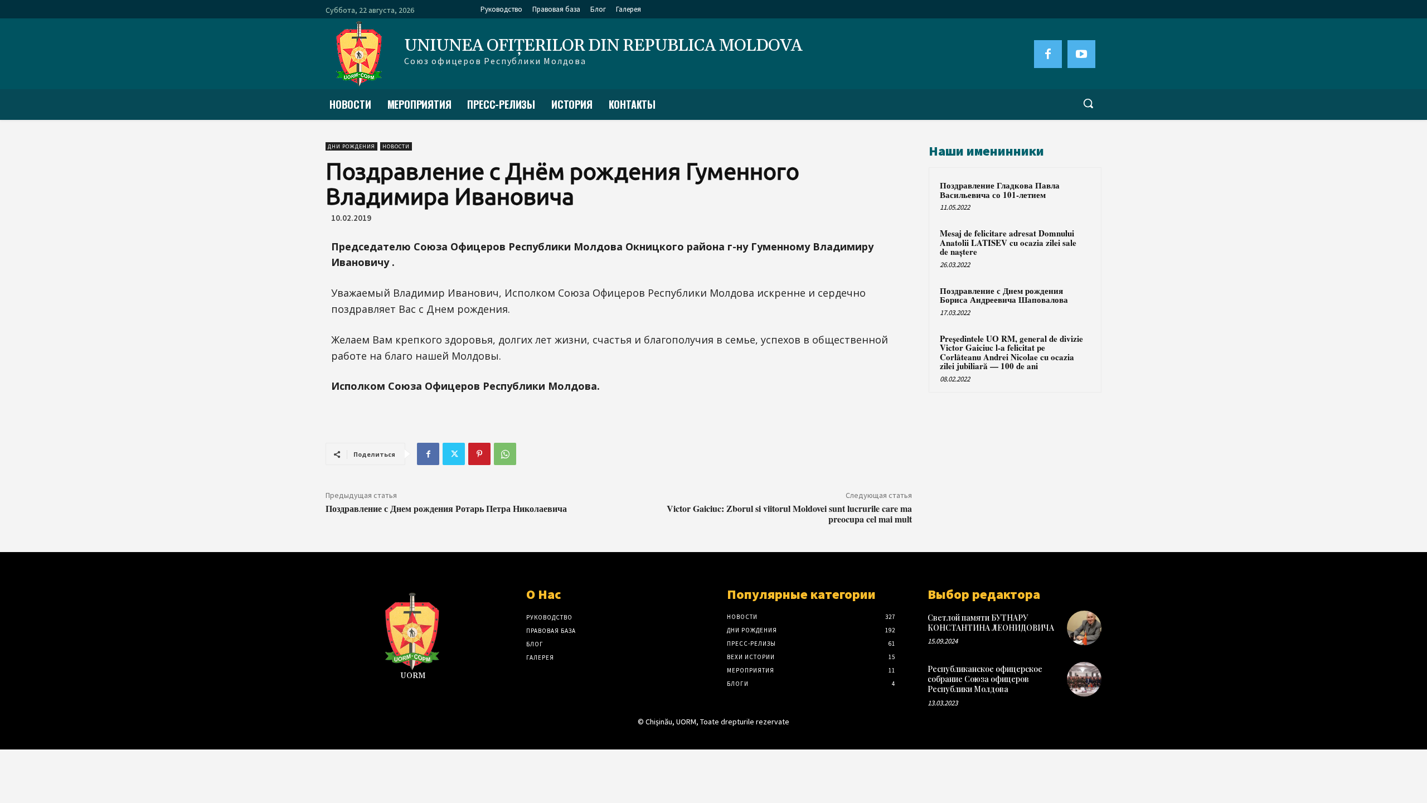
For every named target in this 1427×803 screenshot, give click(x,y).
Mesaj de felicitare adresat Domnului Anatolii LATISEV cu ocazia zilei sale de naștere (1008, 242)
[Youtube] (1081, 54)
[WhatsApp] (505, 454)
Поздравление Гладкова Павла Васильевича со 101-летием (1000, 190)
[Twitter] (454, 454)
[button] (1088, 103)
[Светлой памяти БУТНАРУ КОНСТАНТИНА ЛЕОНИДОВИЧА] (1084, 628)
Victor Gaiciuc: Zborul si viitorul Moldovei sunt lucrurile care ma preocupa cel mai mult (789, 513)
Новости (396, 146)
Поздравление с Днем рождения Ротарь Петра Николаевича (446, 508)
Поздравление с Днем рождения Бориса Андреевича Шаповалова (1004, 295)
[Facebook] (1048, 54)
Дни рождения (351, 146)
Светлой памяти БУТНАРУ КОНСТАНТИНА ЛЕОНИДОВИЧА (991, 622)
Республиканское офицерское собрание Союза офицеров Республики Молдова (985, 679)
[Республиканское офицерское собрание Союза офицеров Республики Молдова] (1084, 679)
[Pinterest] (479, 454)
